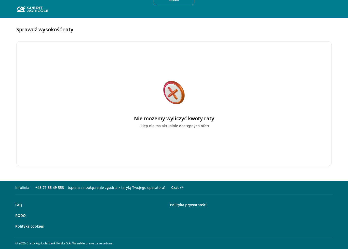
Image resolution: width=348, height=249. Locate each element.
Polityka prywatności (188, 204)
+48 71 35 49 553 (49, 187)
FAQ (18, 204)
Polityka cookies (29, 226)
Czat (175, 187)
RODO (20, 215)
